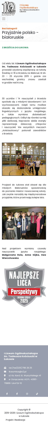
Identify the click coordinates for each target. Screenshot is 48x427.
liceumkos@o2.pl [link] (17, 371)
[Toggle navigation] (3, 18)
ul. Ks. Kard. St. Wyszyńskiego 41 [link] (25, 375)
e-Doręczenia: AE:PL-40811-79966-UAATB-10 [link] (20, 381)
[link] (22, 8)
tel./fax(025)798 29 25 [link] (20, 367)
